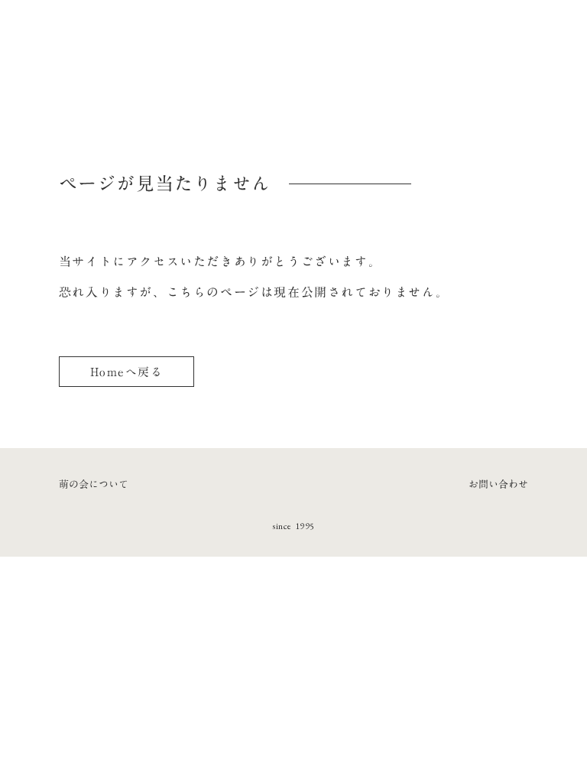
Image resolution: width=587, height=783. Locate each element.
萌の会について (93, 484)
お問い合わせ (498, 484)
